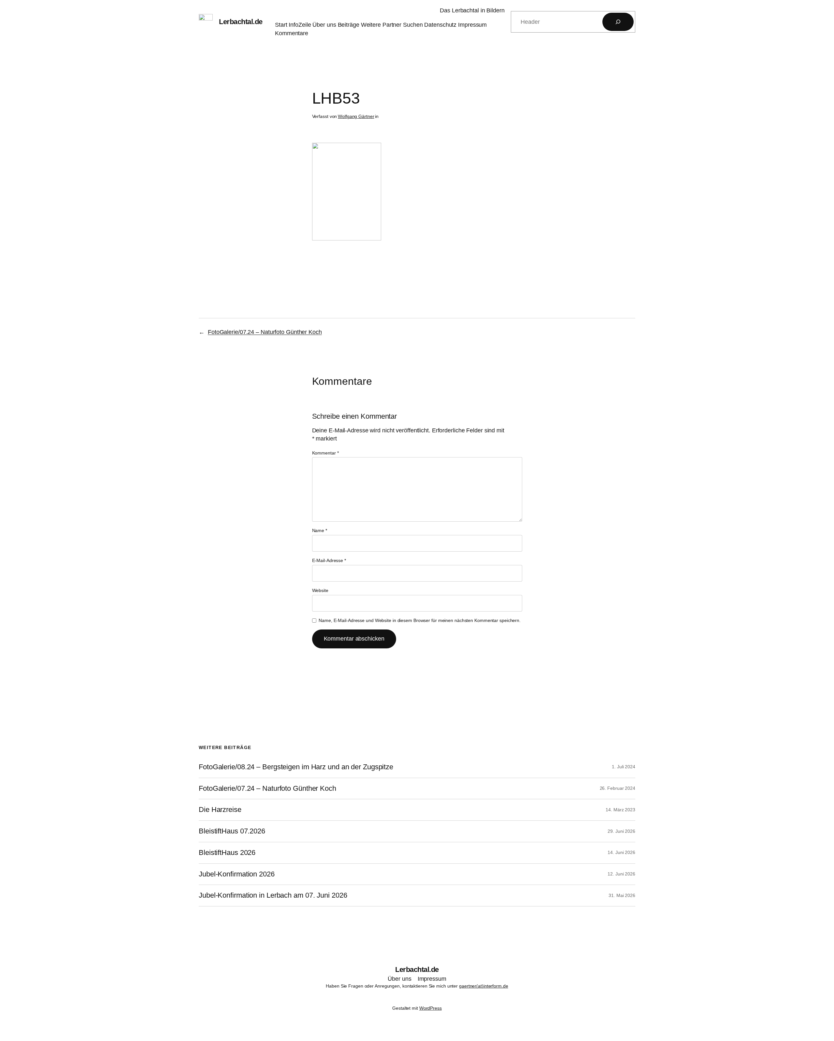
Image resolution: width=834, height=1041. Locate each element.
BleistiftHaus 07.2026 (232, 831)
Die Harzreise (220, 810)
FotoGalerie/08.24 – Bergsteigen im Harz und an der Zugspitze (296, 767)
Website (320, 590)
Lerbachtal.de (241, 22)
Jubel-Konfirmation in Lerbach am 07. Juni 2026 (273, 895)
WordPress (430, 1008)
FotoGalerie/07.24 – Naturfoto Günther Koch (265, 332)
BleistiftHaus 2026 (227, 853)
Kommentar (325, 452)
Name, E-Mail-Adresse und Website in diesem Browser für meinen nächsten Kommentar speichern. (420, 620)
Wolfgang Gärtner (356, 116)
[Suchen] (618, 22)
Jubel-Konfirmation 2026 (237, 874)
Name (319, 530)
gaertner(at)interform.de (483, 986)
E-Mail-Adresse (329, 560)
